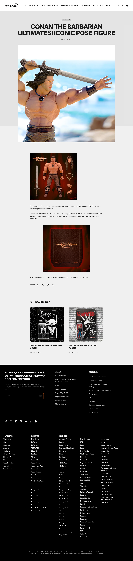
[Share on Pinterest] (48, 285)
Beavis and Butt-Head (66, 448)
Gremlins (62, 520)
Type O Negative (107, 479)
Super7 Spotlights (62, 393)
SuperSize (34, 475)
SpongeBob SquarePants (109, 448)
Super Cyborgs (36, 460)
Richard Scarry (85, 513)
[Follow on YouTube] (26, 421)
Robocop (83, 516)
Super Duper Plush (37, 466)
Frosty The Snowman (66, 499)
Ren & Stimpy (84, 510)
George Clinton (64, 508)
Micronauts (84, 460)
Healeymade (63, 523)
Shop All (28, 5)
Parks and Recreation (87, 492)
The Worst (104, 502)
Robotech (83, 519)
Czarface (62, 472)
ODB (81, 483)
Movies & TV (76, 5)
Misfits (82, 468)
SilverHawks (105, 439)
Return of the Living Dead (88, 507)
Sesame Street (85, 537)
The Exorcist (63, 496)
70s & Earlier (7, 439)
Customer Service (95, 381)
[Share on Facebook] (38, 285)
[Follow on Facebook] (6, 421)
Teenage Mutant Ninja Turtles (108, 455)
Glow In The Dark (9, 454)
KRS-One (83, 442)
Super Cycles (35, 463)
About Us (58, 372)
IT (60, 529)
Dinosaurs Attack (64, 484)
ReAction (34, 442)
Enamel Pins (35, 496)
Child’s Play (63, 463)
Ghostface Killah (64, 514)
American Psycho (65, 439)
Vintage (33, 457)
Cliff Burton (62, 466)
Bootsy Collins (64, 460)
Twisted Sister (106, 476)
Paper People (35, 502)
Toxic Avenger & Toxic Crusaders (108, 469)
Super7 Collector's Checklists (100, 390)
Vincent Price (105, 485)
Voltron (103, 488)
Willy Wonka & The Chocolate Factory (107, 498)
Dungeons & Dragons (66, 490)
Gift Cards (6, 451)
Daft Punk (62, 475)
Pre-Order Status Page (97, 377)
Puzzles (34, 505)
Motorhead (84, 471)
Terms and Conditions (97, 405)
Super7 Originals (8, 463)
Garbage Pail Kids (65, 502)
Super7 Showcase (62, 397)
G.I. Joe (61, 505)
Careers (92, 401)
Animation (6, 448)
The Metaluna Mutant (87, 454)
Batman (61, 442)
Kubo (82, 445)
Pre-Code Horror (85, 501)
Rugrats (82, 525)
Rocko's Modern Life (87, 522)
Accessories (35, 484)
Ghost (61, 511)
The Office (83, 486)
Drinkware (34, 493)
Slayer (103, 442)
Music (56, 5)
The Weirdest (105, 491)
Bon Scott (62, 457)
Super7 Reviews (61, 389)
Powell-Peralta (85, 498)
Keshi (33, 499)
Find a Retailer (60, 376)
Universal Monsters (107, 482)
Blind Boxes (35, 439)
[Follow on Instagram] (16, 421)
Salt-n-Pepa (84, 534)
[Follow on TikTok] (31, 421)
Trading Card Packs (37, 481)
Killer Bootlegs (85, 439)
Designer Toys (36, 490)
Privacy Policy (94, 409)
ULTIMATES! (38, 5)
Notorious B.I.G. (85, 480)
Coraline (62, 469)
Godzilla (62, 517)
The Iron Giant (64, 526)
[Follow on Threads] (21, 421)
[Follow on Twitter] (11, 421)
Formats (96, 5)
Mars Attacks (84, 451)
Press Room (93, 394)
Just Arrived (7, 466)
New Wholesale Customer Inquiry (98, 385)
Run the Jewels (85, 528)
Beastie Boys (63, 445)
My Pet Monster (85, 477)
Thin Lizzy (104, 462)
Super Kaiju (35, 469)
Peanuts (83, 495)
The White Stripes (107, 494)
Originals (87, 5)
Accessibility (93, 412)
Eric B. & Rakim (64, 493)
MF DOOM (83, 457)
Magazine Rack (60, 400)
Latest (48, 5)
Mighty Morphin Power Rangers (87, 464)
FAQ (90, 398)
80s (4, 442)
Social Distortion (106, 445)
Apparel (105, 5)
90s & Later (7, 445)
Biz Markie (62, 451)
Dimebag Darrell (64, 481)
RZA (81, 531)
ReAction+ (34, 445)
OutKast (83, 489)
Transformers (105, 473)
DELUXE (34, 451)
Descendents (63, 478)
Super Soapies (36, 478)
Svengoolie (105, 451)
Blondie (61, 454)
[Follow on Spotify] (35, 421)
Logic (82, 448)
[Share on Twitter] (43, 285)
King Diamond (63, 535)
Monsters (64, 5)
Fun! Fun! (34, 454)
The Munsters (84, 474)
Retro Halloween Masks (39, 508)
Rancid (82, 504)
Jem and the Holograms (67, 532)
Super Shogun (36, 472)
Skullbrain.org (60, 404)
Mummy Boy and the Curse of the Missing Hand (66, 380)
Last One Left (7, 469)
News (57, 386)
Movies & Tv (66, 20)
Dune (61, 487)
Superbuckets (36, 511)
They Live (104, 459)
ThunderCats (105, 465)
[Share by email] (53, 285)
